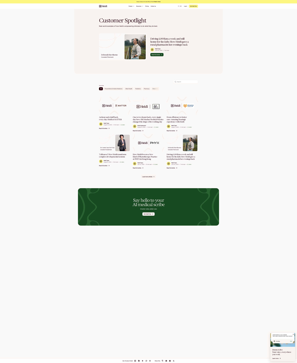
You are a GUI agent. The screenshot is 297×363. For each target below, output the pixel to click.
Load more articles (147, 176)
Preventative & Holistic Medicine (113, 88)
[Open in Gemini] (142, 361)
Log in (185, 6)
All (101, 88)
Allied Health (128, 88)
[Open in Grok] (146, 361)
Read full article (156, 54)
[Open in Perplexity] (150, 361)
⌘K (181, 6)
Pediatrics (138, 88)
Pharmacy (146, 88)
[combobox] (155, 88)
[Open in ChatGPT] (135, 361)
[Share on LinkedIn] (166, 361)
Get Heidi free (193, 6)
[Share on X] (174, 361)
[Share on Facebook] (170, 361)
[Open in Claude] (139, 361)
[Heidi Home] (103, 6)
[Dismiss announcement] (293, 334)
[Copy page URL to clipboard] (162, 361)
